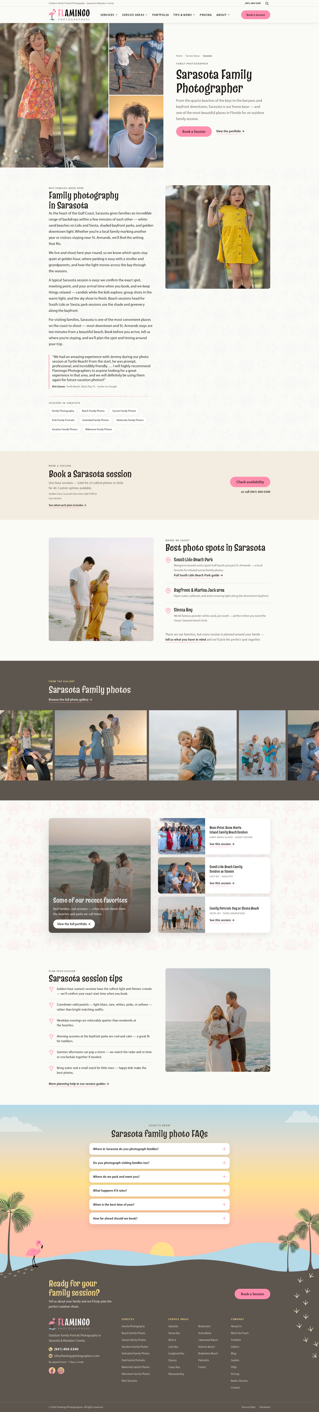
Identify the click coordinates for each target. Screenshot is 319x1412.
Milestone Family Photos (98, 429)
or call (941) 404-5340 (255, 491)
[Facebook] (52, 1370)
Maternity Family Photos (130, 420)
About (221, 15)
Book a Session (255, 15)
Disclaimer (265, 1407)
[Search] (267, 3)
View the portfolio (230, 131)
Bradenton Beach (208, 1353)
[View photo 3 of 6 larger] (193, 745)
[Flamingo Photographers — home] (69, 15)
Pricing (206, 15)
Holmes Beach (206, 1346)
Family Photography (63, 410)
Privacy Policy (248, 1407)
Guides (235, 1360)
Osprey (172, 1360)
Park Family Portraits (63, 420)
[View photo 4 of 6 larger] (262, 745)
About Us (236, 1326)
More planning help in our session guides (79, 1084)
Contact (235, 1387)
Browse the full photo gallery (70, 699)
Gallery (235, 1346)
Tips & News (182, 15)
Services (107, 15)
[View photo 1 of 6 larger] (26, 745)
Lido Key (173, 1346)
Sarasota (173, 1326)
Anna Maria (204, 1333)
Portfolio (160, 15)
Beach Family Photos (93, 410)
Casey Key (174, 1367)
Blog (233, 1353)
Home (179, 55)
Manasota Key (176, 1374)
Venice (172, 1340)
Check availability (250, 482)
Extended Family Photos (95, 420)
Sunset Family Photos (124, 410)
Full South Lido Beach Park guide (198, 575)
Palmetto (203, 1360)
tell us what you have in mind (185, 640)
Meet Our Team (240, 1333)
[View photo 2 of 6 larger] (101, 745)
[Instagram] (61, 1370)
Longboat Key (176, 1353)
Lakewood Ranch (208, 1340)
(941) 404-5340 (253, 3)
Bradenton (204, 1326)
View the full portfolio (74, 924)
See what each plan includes (68, 505)
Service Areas (133, 15)
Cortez (202, 1367)
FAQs (234, 1367)
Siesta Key (174, 1333)
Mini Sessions (129, 1380)
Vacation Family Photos (65, 429)
